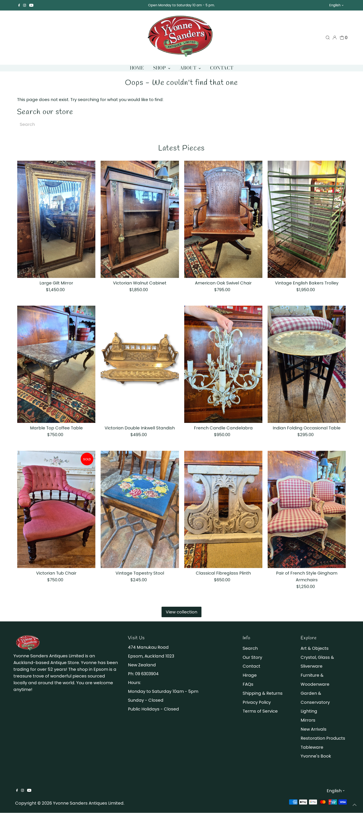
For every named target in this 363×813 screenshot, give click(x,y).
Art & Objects (315, 648)
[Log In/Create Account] (335, 37)
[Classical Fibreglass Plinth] (223, 509)
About (189, 68)
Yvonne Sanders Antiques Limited (88, 803)
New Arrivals (313, 729)
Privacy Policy (257, 702)
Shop (160, 68)
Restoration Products (323, 738)
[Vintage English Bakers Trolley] (307, 219)
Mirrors (308, 720)
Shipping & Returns (263, 693)
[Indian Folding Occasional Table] (307, 364)
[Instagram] (24, 5)
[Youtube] (31, 5)
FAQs (248, 684)
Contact (221, 68)
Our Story (252, 657)
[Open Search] (328, 37)
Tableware (312, 747)
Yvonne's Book (316, 756)
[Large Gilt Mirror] (56, 219)
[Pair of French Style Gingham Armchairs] (307, 509)
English (335, 5)
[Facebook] (19, 5)
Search (250, 648)
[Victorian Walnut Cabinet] (140, 219)
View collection (181, 612)
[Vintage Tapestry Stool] (140, 509)
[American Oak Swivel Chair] (223, 219)
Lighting (309, 711)
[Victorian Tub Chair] (56, 509)
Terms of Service (260, 711)
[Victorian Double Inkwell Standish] (140, 364)
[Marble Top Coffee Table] (56, 364)
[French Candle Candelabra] (223, 364)
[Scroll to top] (354, 804)
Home (137, 68)
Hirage (250, 675)
